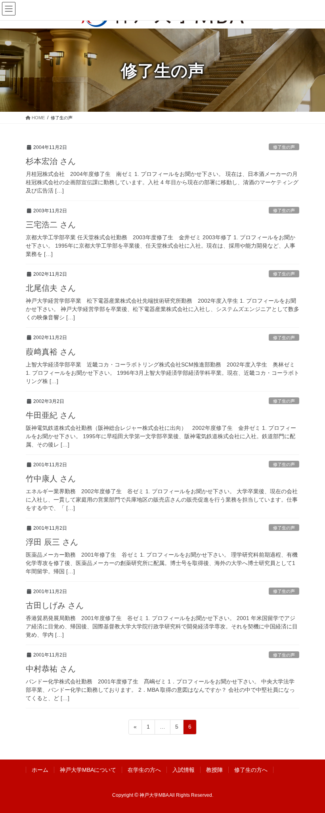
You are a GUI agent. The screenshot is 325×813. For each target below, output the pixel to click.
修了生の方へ (251, 770)
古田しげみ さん (55, 605)
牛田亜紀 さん (51, 415)
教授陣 (214, 770)
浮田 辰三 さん (52, 542)
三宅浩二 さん (51, 224)
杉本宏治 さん (51, 161)
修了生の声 (284, 147)
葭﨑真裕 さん (51, 351)
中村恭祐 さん (51, 668)
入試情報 (183, 770)
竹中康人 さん (51, 478)
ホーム (40, 770)
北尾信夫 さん (51, 288)
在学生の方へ (144, 770)
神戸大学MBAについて (88, 770)
